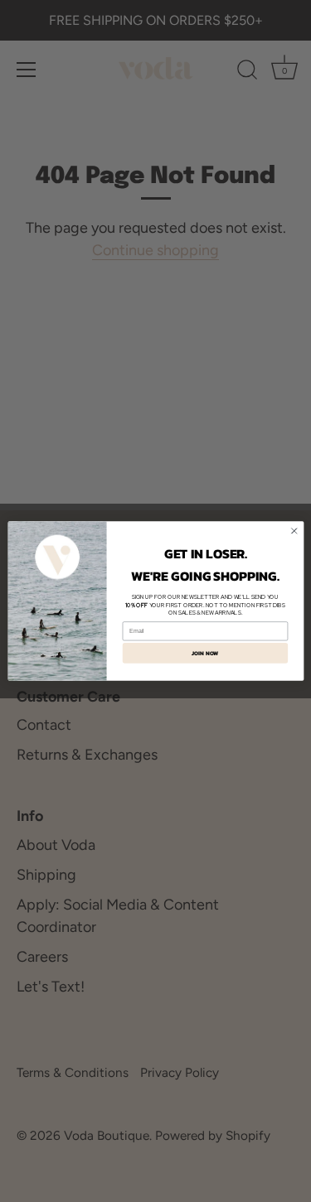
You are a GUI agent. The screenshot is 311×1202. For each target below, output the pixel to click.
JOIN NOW (205, 653)
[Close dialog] (293, 531)
